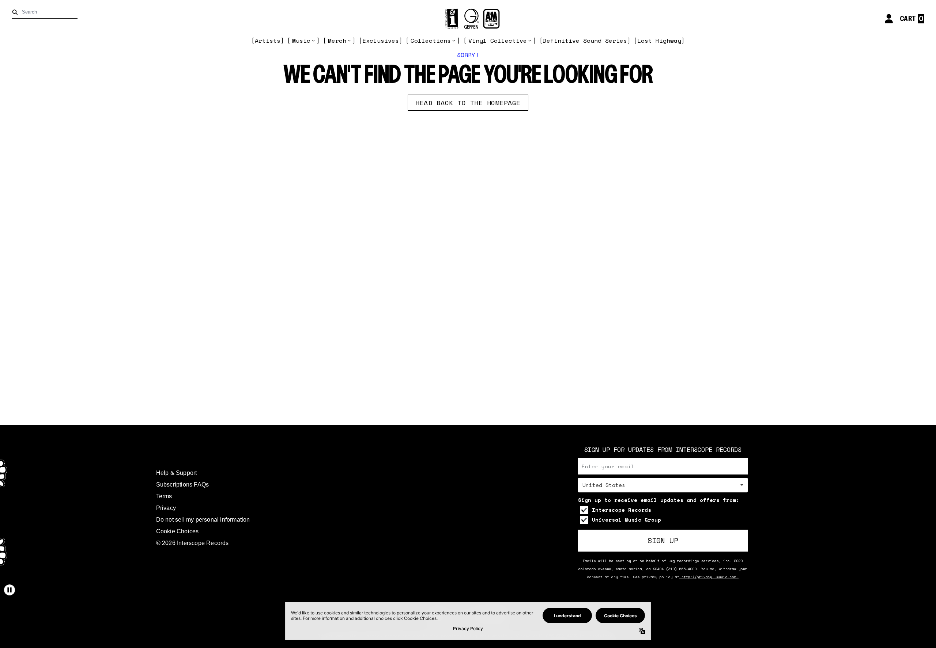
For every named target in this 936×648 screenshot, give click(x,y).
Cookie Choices (177, 531)
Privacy (166, 508)
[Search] (16, 12)
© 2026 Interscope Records (192, 543)
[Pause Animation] (9, 590)
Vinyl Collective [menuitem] (497, 40)
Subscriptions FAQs (182, 484)
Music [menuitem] (301, 40)
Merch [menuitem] (337, 40)
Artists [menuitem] (267, 40)
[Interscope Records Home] (468, 19)
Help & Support (176, 473)
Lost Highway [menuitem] (659, 40)
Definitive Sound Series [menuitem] (585, 40)
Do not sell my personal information (203, 520)
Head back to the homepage (468, 102)
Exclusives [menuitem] (380, 40)
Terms (164, 496)
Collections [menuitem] (431, 40)
